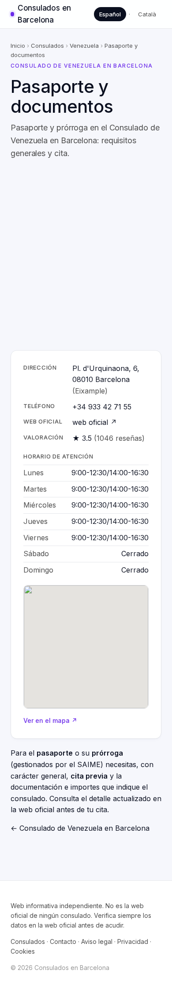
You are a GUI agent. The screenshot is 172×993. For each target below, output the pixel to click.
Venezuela (84, 45)
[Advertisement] (86, 255)
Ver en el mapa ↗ (50, 720)
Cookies (23, 951)
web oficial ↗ (94, 422)
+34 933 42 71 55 (101, 406)
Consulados (47, 45)
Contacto (63, 941)
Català (147, 14)
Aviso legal (96, 941)
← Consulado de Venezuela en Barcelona (80, 828)
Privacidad (132, 941)
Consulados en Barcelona (44, 14)
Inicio (18, 45)
